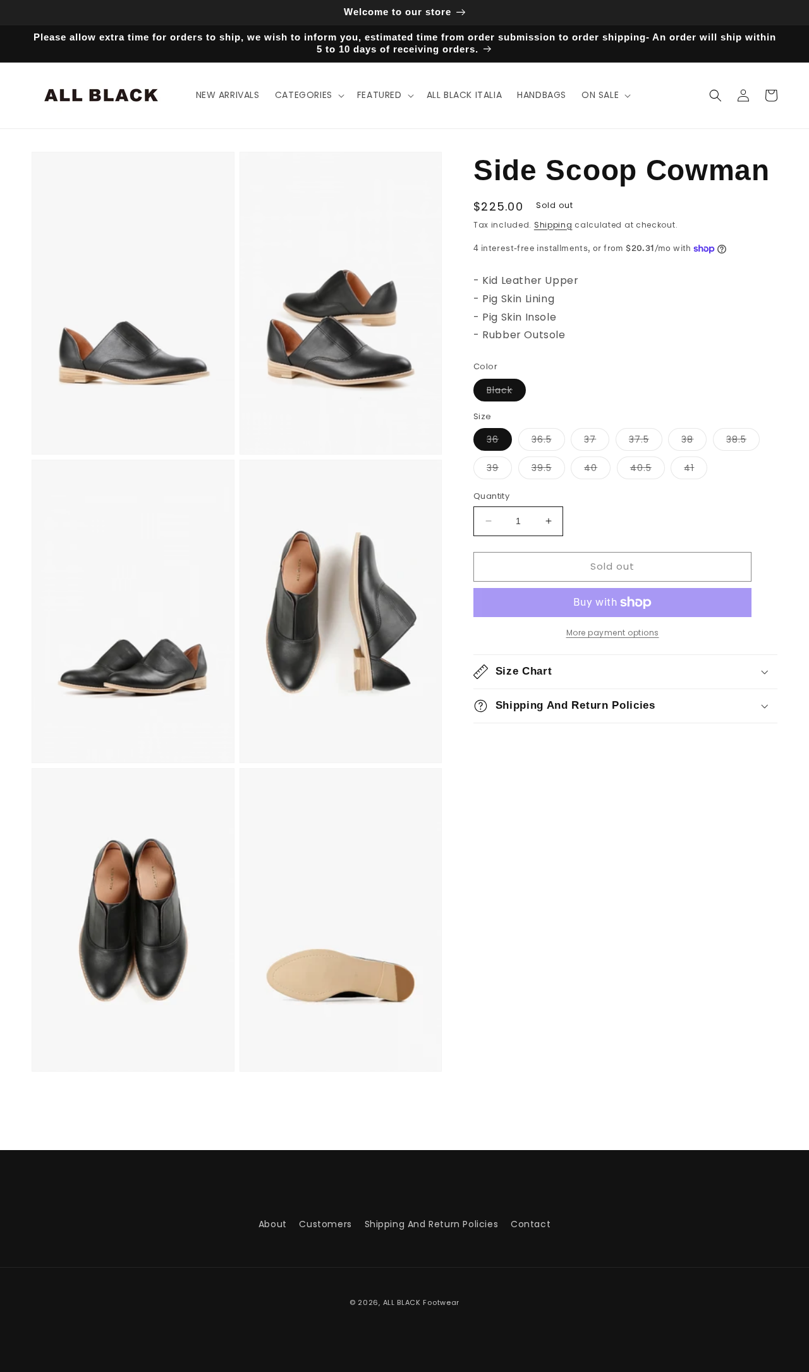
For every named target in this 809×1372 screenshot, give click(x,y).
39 (499, 470)
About (273, 1224)
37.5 (645, 441)
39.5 (548, 470)
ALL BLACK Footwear (421, 1302)
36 (499, 441)
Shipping (553, 224)
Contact (530, 1224)
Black (506, 392)
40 (597, 470)
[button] (308, 95)
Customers (325, 1224)
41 (695, 470)
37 (596, 441)
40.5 (647, 470)
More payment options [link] (612, 632)
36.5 (548, 441)
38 (694, 441)
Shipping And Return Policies (432, 1224)
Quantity (491, 496)
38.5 (743, 441)
